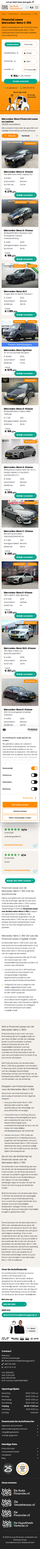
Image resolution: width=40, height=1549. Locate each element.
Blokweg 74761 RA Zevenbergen (11, 1356)
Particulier (28, 44)
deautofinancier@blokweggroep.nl (19, 1361)
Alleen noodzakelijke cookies (20, 818)
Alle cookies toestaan (20, 805)
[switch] (34, 775)
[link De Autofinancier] (20, 1492)
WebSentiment (28, 1542)
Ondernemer (13, 44)
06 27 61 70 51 (10, 1367)
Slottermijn (11, 61)
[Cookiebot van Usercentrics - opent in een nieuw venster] (28, 729)
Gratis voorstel (20, 81)
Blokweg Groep (20, 1540)
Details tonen (28, 798)
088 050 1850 (9, 1304)
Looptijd (11, 69)
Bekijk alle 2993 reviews (19, 880)
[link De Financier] (20, 1513)
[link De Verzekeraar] (20, 1503)
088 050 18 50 (29, 88)
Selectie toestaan (20, 811)
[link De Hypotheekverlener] (20, 1524)
